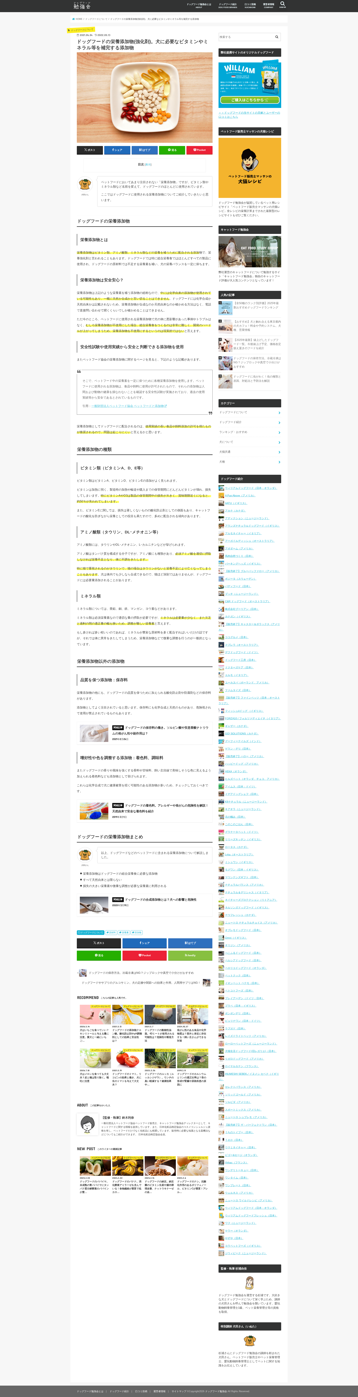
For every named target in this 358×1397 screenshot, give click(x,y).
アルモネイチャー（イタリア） (243, 533)
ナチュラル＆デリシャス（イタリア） (247, 892)
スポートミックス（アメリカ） (243, 1109)
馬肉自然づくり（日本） (239, 555)
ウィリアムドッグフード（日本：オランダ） (251, 488)
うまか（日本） (234, 1139)
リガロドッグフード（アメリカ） (244, 1058)
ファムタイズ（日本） (238, 690)
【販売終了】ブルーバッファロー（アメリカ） (252, 571)
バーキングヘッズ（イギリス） (243, 563)
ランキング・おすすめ (233, 432)
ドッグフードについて (92, 932)
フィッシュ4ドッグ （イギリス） (244, 710)
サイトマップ (179, 1391)
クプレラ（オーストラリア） (242, 644)
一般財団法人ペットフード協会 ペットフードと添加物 (127, 406)
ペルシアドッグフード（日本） (243, 960)
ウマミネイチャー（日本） (240, 1147)
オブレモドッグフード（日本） (243, 930)
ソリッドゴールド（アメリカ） (243, 1094)
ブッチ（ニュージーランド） (242, 593)
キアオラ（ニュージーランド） (243, 809)
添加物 (138, 932)
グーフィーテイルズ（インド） (243, 741)
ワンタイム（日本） (237, 1177)
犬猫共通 (224, 451)
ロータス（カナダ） (237, 847)
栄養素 (125, 932)
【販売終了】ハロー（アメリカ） (244, 756)
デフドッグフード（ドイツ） (242, 652)
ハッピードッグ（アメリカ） (242, 763)
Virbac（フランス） (236, 1162)
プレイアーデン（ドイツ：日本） (244, 998)
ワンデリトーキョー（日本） (242, 1170)
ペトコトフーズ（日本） (239, 990)
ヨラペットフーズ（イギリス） (243, 1245)
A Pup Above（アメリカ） (240, 495)
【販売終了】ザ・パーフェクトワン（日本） (251, 1124)
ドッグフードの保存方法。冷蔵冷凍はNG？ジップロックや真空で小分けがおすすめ (257, 362)
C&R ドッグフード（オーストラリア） (247, 601)
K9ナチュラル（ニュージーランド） (246, 801)
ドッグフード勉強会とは (199, 5)
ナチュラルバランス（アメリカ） (244, 884)
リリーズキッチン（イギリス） (243, 839)
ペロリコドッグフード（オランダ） (246, 967)
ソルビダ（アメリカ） (238, 1102)
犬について (226, 441)
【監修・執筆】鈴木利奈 (117, 1117)
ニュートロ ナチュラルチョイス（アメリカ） (251, 922)
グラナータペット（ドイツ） (242, 831)
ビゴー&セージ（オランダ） (241, 1155)
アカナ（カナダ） (235, 510)
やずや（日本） (234, 1238)
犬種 (222, 461)
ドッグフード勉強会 (216, 1391)
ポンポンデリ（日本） (238, 1013)
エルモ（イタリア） (237, 675)
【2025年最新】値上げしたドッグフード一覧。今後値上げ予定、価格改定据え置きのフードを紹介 (257, 344)
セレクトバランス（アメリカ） (243, 1086)
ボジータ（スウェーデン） (240, 578)
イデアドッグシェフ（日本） (242, 793)
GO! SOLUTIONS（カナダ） (242, 733)
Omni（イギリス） (236, 937)
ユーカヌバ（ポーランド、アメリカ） (247, 682)
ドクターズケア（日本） (239, 667)
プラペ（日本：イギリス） (240, 1005)
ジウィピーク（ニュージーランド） (246, 1253)
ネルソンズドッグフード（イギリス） (247, 907)
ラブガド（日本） (235, 1028)
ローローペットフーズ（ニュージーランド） (251, 1043)
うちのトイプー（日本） (239, 1132)
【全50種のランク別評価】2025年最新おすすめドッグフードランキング (256, 305)
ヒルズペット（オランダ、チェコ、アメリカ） (252, 778)
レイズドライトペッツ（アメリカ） (246, 1035)
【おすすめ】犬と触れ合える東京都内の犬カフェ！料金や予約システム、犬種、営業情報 (257, 325)
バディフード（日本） (238, 586)
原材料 (112, 932)
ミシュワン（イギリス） (239, 862)
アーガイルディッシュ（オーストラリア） (250, 540)
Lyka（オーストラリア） (239, 854)
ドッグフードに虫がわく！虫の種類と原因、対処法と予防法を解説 (257, 378)
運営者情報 (268, 5)
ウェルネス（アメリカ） (239, 1192)
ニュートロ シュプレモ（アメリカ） (246, 1117)
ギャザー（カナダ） (237, 726)
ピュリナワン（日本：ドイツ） (243, 1020)
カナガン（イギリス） (238, 616)
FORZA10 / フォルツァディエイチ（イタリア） (253, 718)
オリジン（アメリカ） (238, 945)
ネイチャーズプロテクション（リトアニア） (251, 899)
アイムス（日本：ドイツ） (240, 786)
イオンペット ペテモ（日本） (242, 983)
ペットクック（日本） (238, 975)
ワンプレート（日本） (238, 1185)
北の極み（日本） (235, 816)
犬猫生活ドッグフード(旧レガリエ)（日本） (251, 1051)
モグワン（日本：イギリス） (242, 869)
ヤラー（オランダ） (237, 1230)
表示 (148, 164)
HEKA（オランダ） (236, 771)
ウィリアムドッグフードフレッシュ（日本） (251, 1215)
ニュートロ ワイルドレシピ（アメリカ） (249, 1200)
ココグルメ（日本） (237, 637)
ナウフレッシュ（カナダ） (240, 914)
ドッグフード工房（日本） (240, 659)
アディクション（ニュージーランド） (247, 518)
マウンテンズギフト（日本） (242, 877)
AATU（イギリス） (236, 503)
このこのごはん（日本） (239, 824)
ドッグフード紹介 (228, 5)
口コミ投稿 (250, 5)
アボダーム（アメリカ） (239, 548)
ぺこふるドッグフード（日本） (243, 952)
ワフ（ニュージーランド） (240, 1223)
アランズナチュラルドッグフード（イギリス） (252, 525)
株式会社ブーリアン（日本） (242, 608)
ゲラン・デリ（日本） (238, 748)
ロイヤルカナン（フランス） (242, 1066)
